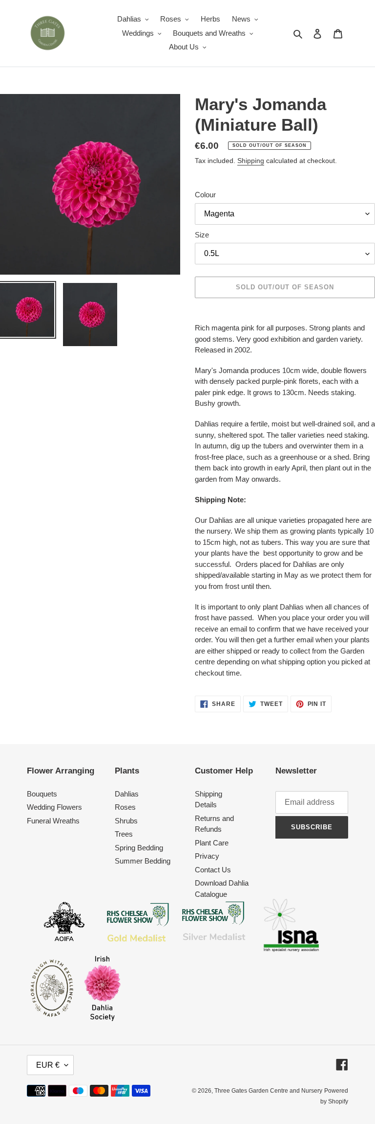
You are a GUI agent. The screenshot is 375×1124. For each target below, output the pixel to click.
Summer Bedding (142, 861)
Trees (124, 834)
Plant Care (212, 843)
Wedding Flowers (54, 807)
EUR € (48, 1065)
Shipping (250, 160)
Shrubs (126, 821)
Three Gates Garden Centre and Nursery (268, 1090)
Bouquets (42, 794)
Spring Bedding (139, 847)
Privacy (207, 856)
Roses (125, 807)
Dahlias (127, 794)
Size (202, 235)
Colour (205, 194)
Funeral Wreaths (53, 821)
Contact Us (213, 870)
